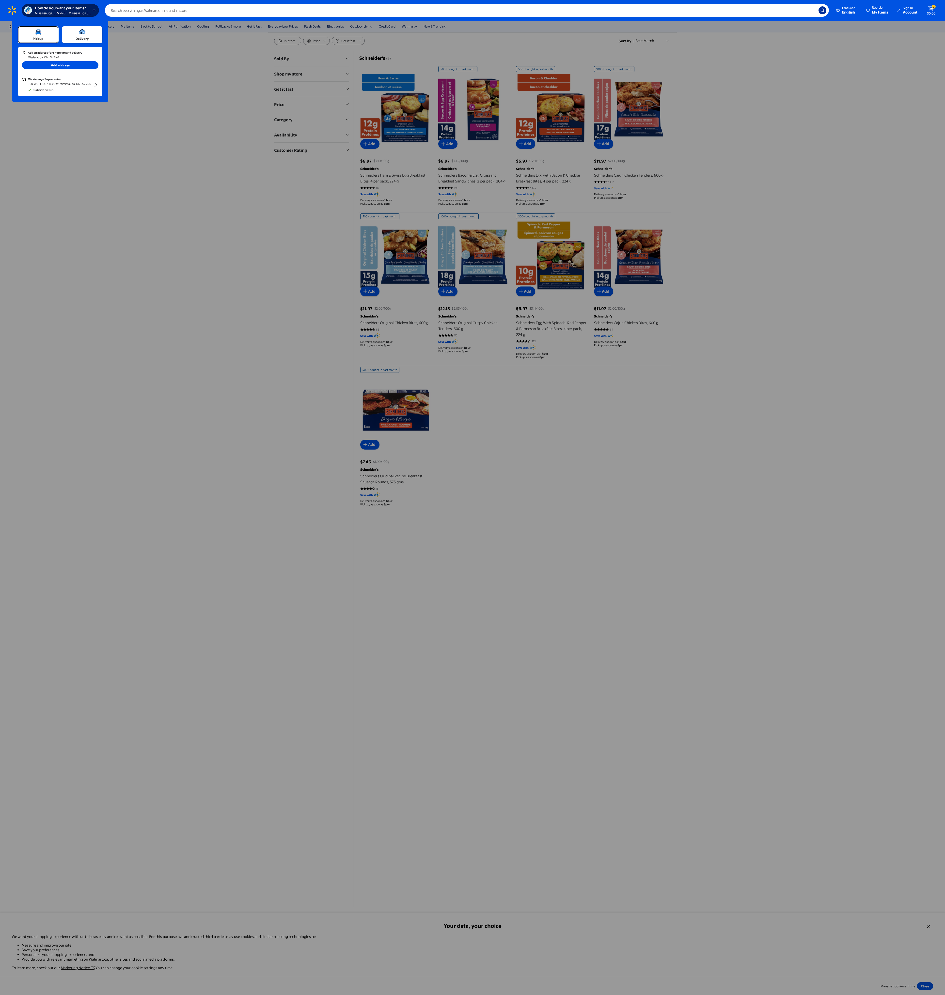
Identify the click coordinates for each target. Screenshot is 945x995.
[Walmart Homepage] (12, 10)
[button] (877, 10)
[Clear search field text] (811, 10)
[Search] (822, 10)
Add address (60, 65)
